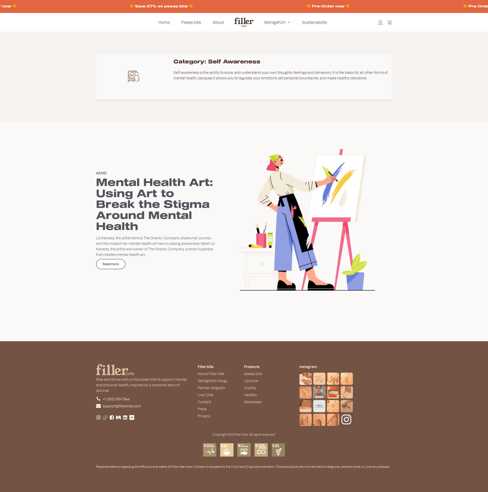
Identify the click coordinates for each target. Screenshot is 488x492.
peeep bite (253, 374)
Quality (250, 388)
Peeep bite (191, 22)
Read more (111, 264)
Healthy (250, 395)
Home (164, 22)
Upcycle (251, 381)
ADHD (101, 173)
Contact (204, 402)
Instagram (308, 367)
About (218, 22)
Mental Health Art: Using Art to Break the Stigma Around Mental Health (154, 205)
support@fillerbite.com (122, 406)
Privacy (204, 416)
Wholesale (253, 402)
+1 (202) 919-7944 (116, 399)
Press (202, 409)
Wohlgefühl (274, 22)
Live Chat (205, 395)
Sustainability (314, 22)
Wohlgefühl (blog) (212, 381)
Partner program (211, 388)
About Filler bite (211, 374)
